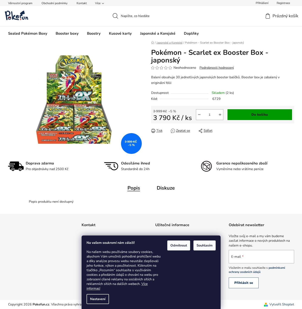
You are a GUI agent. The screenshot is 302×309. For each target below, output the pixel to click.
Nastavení (97, 299)
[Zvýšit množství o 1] (220, 114)
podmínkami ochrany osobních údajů (257, 270)
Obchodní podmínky (54, 3)
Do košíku (259, 114)
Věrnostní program (20, 3)
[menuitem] (27, 33)
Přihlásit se (243, 283)
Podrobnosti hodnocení (216, 67)
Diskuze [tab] (166, 188)
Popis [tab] (133, 188)
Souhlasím (205, 245)
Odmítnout (178, 245)
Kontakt (82, 3)
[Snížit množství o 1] (199, 114)
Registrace (283, 3)
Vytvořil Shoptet (281, 304)
